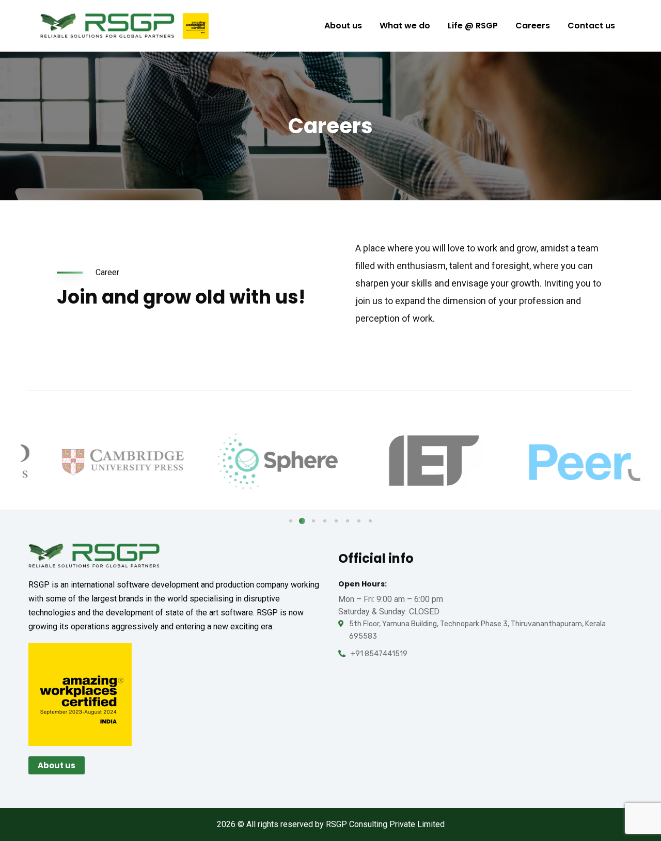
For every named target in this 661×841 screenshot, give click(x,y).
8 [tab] (370, 520)
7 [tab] (358, 520)
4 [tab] (324, 520)
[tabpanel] (98, 462)
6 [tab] (347, 520)
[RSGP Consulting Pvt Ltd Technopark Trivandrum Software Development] (124, 26)
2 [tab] (302, 521)
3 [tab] (313, 520)
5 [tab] (336, 520)
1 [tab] (290, 520)
